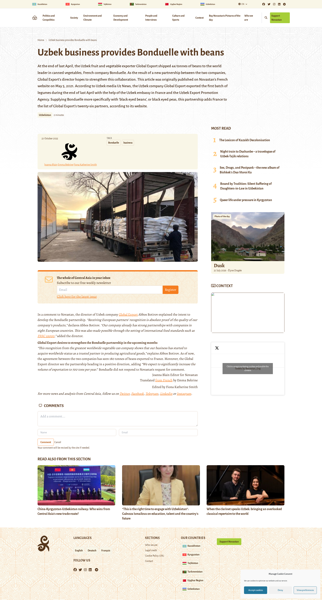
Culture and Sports (178, 17)
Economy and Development (120, 17)
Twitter (124, 393)
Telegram (151, 393)
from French (164, 380)
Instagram (184, 393)
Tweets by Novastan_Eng (248, 368)
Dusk (219, 265)
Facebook (137, 393)
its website (138, 106)
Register (170, 289)
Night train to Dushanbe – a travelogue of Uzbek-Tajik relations (247, 154)
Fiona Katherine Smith (85, 164)
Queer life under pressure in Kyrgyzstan (246, 200)
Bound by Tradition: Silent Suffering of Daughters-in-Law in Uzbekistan (246, 186)
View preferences (305, 590)
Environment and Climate (92, 17)
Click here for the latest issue (77, 296)
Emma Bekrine (65, 164)
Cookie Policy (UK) (154, 555)
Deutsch (92, 550)
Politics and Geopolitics (49, 17)
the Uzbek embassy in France (143, 93)
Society (74, 17)
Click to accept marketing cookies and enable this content (248, 368)
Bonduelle (113, 142)
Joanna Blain (50, 164)
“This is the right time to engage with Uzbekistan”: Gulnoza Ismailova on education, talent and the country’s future (160, 513)
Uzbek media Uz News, (114, 86)
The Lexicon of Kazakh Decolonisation (244, 140)
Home (41, 40)
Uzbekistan (45, 115)
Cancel (57, 442)
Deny (280, 590)
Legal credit (151, 550)
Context (199, 17)
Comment (45, 442)
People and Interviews (151, 17)
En (242, 4)
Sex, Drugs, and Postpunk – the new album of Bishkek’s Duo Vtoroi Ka (249, 170)
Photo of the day (222, 216)
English (79, 550)
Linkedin (166, 393)
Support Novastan (276, 17)
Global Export (128, 314)
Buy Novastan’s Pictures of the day (224, 17)
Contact (149, 561)
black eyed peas (164, 99)
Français (105, 550)
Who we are (248, 17)
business (127, 142)
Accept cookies (255, 590)
